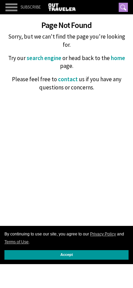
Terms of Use (16, 242)
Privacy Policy (103, 234)
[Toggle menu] (11, 7)
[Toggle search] (123, 7)
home (118, 58)
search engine (44, 58)
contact (68, 79)
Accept (66, 255)
